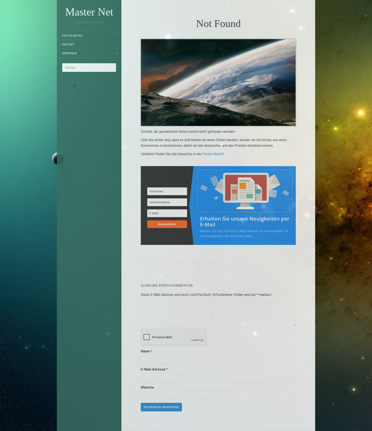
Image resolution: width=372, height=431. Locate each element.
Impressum (69, 53)
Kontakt (68, 44)
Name (146, 351)
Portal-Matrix (72, 35)
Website (147, 387)
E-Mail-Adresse (154, 369)
